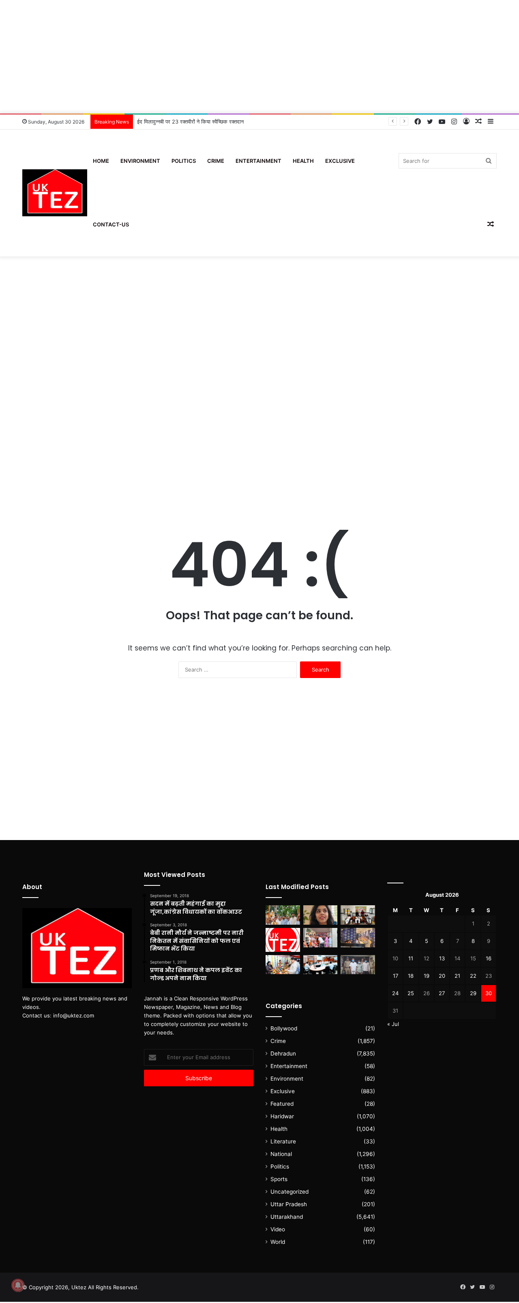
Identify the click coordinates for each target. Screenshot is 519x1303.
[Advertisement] (259, 56)
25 (410, 993)
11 (410, 958)
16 (488, 958)
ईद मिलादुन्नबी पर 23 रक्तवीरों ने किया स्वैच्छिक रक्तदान (190, 121)
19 (426, 975)
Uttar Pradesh (288, 1204)
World (277, 1242)
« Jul (393, 1024)
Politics (184, 161)
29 (473, 993)
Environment (140, 161)
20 (442, 975)
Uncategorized (289, 1191)
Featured (282, 1103)
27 (442, 993)
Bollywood (283, 1028)
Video (277, 1229)
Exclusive (340, 161)
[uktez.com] (54, 193)
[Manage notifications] (17, 1285)
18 (411, 975)
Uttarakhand (286, 1216)
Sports (278, 1179)
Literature (283, 1141)
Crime (215, 161)
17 (395, 975)
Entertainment (258, 161)
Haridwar (282, 1116)
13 (442, 958)
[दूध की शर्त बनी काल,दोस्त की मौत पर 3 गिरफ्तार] (358, 965)
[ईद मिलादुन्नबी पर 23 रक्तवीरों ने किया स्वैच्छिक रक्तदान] (358, 915)
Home (101, 161)
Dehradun (283, 1053)
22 (473, 975)
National (281, 1154)
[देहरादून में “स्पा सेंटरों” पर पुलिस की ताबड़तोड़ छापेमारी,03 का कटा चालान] (358, 937)
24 (395, 993)
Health (303, 161)
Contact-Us (111, 224)
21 (457, 975)
